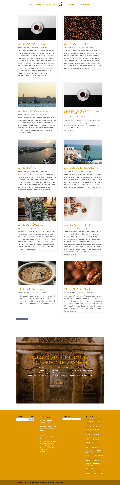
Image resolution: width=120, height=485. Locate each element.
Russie (89, 463)
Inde (88, 437)
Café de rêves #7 (31, 224)
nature (99, 452)
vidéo (94, 468)
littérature (89, 445)
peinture (89, 455)
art (97, 421)
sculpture (96, 463)
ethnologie (90, 429)
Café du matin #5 (31, 289)
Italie (88, 442)
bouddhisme (90, 424)
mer (88, 447)
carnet (89, 426)
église (96, 473)
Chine (95, 426)
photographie (98, 455)
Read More (60, 383)
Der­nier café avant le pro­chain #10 (81, 112)
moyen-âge (90, 450)
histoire (89, 434)
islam (88, 439)
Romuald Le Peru (25, 47)
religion (96, 458)
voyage (97, 471)
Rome (96, 460)
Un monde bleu (68, 367)
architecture (98, 418)
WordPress (45, 482)
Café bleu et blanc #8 (81, 167)
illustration (97, 434)
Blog (29, 4)
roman (89, 460)
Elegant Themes (29, 482)
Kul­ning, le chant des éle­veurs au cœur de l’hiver (48, 428)
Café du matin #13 (31, 43)
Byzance (99, 424)
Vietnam (89, 471)
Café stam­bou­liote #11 (35, 110)
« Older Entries (22, 319)
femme (98, 429)
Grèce (88, 431)
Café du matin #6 (77, 224)
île (101, 473)
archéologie (90, 421)
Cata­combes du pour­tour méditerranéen (60, 360)
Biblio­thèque (48, 4)
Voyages (37, 4)
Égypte (89, 473)
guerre (95, 431)
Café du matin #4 (77, 289)
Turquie (98, 465)
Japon (95, 442)
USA (88, 468)
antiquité (89, 418)
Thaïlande (89, 465)
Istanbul (96, 439)
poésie (89, 458)
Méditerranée (90, 452)
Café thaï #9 (27, 167)
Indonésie (95, 437)
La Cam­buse (83, 4)
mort (94, 447)
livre (97, 445)
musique (99, 450)
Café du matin (44, 47)
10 (66, 399)
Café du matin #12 (77, 43)
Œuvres (71, 4)
